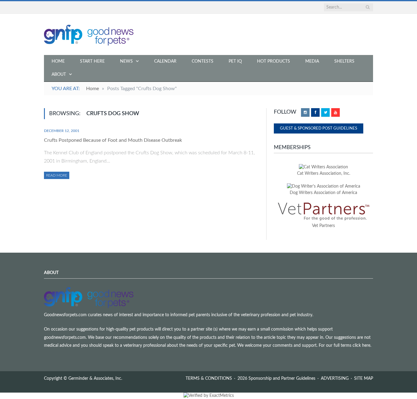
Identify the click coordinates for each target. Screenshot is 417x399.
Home (58, 61)
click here (361, 345)
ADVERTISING (335, 378)
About (59, 74)
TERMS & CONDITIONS (209, 378)
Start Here (92, 61)
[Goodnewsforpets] (88, 34)
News (126, 61)
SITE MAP (363, 378)
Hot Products (273, 61)
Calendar (165, 61)
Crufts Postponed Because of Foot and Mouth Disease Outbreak (113, 140)
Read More (56, 175)
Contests (202, 61)
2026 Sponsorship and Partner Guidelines (276, 378)
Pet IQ (235, 61)
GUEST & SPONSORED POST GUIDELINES (318, 128)
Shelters (344, 61)
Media (312, 61)
